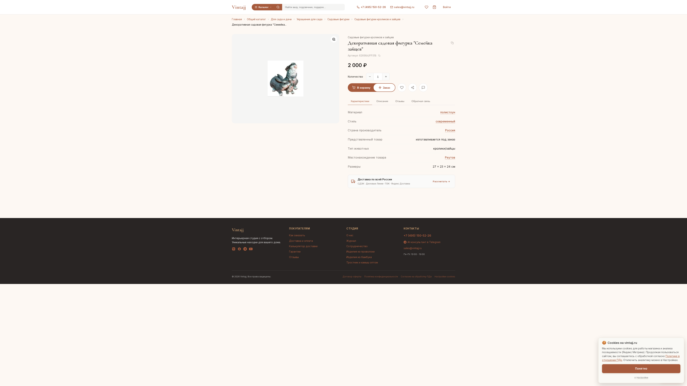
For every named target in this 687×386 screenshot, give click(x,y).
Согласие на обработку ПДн (416, 276)
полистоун (447, 112)
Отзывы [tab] (399, 101)
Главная (237, 19)
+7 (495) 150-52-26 (373, 7)
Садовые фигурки (338, 19)
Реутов (450, 157)
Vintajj (239, 7)
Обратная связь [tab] (420, 101)
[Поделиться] (412, 87)
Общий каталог (256, 19)
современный (445, 121)
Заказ (386, 87)
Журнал (351, 240)
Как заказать (297, 235)
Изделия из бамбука (359, 257)
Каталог (264, 7)
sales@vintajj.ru (404, 7)
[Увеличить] (334, 39)
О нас (349, 235)
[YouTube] (251, 249)
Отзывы (294, 257)
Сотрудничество (357, 246)
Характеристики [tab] (360, 101)
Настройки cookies (445, 276)
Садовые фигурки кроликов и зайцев (377, 19)
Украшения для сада (309, 19)
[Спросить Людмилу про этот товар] (423, 87)
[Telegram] (245, 249)
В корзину (363, 87)
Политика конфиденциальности (381, 276)
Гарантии (295, 251)
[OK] (239, 249)
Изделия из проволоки (360, 251)
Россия (450, 130)
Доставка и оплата (301, 240)
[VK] (233, 249)
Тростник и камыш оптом (362, 262)
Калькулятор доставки (303, 246)
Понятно (641, 368)
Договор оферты (352, 276)
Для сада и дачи (281, 19)
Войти (447, 7)
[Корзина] (434, 7)
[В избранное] (402, 87)
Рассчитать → (441, 181)
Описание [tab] (382, 101)
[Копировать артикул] (379, 55)
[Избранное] (426, 7)
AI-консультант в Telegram (424, 242)
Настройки (642, 377)
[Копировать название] (452, 43)
